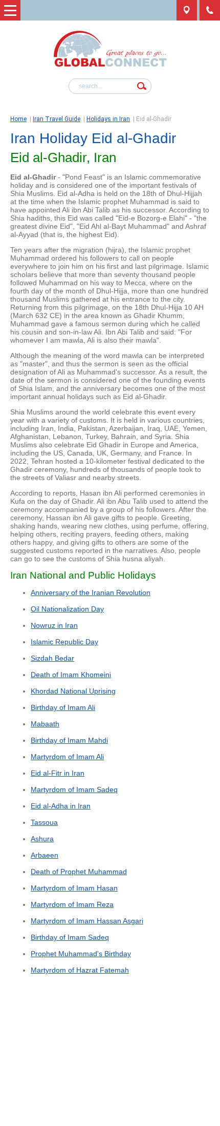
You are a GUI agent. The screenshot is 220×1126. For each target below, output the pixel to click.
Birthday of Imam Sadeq (70, 937)
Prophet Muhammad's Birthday (81, 954)
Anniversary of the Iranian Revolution (90, 592)
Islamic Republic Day (64, 642)
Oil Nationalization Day (67, 609)
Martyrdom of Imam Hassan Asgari (87, 921)
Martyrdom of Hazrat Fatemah (80, 970)
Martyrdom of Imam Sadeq (74, 789)
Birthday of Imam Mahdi (69, 740)
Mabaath (45, 724)
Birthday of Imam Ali (63, 707)
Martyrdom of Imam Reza (72, 904)
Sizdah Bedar (52, 658)
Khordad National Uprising (73, 691)
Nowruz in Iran (54, 625)
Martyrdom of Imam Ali (67, 757)
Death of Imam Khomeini (71, 674)
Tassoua (44, 822)
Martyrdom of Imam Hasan (74, 888)
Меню (10, 10)
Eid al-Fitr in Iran (57, 773)
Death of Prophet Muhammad (79, 871)
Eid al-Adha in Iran (61, 806)
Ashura (42, 839)
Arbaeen (44, 855)
